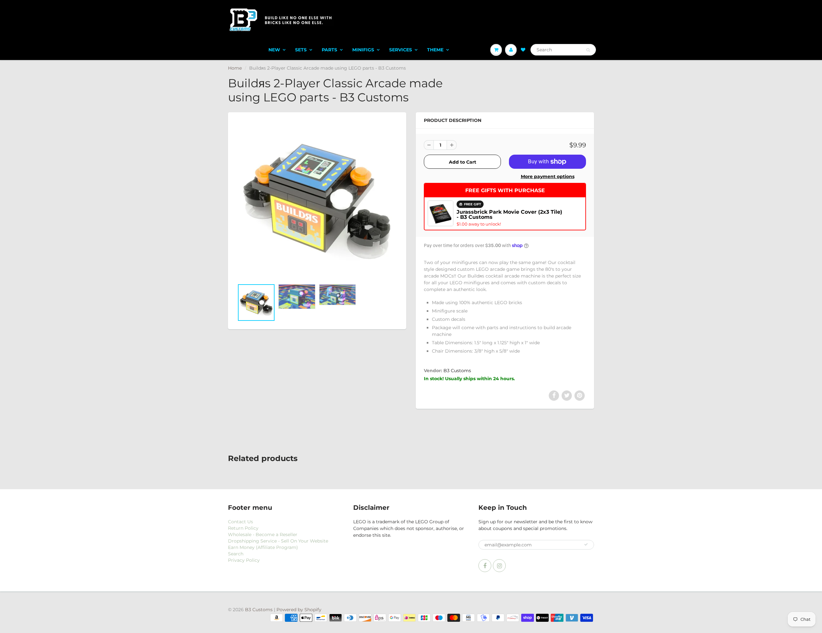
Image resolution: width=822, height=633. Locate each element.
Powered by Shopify (298, 609)
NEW (274, 50)
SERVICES (400, 50)
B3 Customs (457, 370)
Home (235, 68)
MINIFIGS (363, 50)
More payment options (547, 176)
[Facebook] (484, 565)
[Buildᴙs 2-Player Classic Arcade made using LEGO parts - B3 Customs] (317, 199)
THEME (435, 50)
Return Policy (243, 528)
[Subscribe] (586, 544)
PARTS (329, 50)
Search (235, 554)
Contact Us (240, 522)
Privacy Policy (244, 560)
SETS (301, 50)
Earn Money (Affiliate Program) (263, 547)
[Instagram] (499, 565)
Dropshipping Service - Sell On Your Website (278, 541)
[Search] (588, 50)
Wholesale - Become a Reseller (262, 534)
